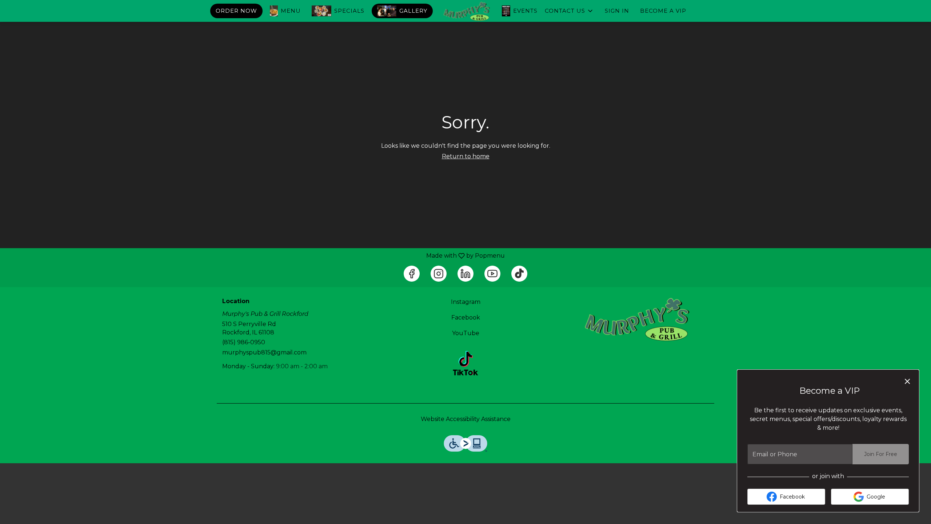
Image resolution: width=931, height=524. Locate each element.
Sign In (617, 10)
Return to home (466, 156)
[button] (569, 11)
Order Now (236, 10)
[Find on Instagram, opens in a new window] (439, 274)
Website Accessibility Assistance (466, 419)
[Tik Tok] (465, 362)
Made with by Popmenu (255, 255)
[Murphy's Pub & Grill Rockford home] (465, 11)
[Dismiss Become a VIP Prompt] (907, 381)
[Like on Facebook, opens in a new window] (412, 274)
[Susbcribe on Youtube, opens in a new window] (492, 274)
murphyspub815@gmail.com (264, 352)
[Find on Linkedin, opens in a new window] (465, 274)
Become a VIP (663, 10)
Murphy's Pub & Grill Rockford (635, 320)
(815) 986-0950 (243, 342)
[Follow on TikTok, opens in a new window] (519, 274)
